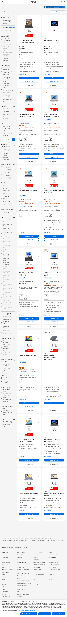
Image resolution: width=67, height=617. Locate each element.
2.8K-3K (3, 190)
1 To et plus (4, 368)
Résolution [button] (4, 183)
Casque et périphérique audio (24, 583)
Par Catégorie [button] (5, 65)
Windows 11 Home (6, 157)
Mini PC (3, 579)
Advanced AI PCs (53, 562)
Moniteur (4, 584)
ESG (50, 552)
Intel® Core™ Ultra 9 (6, 262)
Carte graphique (6, 596)
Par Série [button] (4, 106)
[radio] (29, 30)
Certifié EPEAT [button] (5, 419)
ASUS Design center (54, 564)
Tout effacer (12, 27)
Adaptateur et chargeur (23, 591)
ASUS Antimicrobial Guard (6, 398)
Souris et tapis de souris (23, 580)
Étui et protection (21, 589)
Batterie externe (21, 596)
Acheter (29, 78)
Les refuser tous (44, 614)
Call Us (35, 579)
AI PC (50, 560)
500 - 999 (3, 126)
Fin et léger (4, 71)
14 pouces (4, 169)
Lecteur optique (21, 559)
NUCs (3, 589)
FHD (2, 198)
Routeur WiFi (20, 567)
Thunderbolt (4, 377)
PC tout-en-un (5, 572)
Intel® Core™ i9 (5, 232)
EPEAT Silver (4, 424)
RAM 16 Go (4, 321)
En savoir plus (29, 81)
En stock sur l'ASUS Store (6, 39)
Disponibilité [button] (5, 36)
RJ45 (2, 381)
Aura (50, 579)
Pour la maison (5, 555)
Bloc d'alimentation (22, 555)
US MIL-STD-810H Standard (6, 411)
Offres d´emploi (37, 555)
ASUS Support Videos (39, 572)
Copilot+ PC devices (6, 67)
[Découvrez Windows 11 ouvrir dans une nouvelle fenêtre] (55, 8)
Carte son (19, 557)
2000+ (3, 135)
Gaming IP (19, 599)
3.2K (2, 188)
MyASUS (36, 584)
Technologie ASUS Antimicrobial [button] (7, 388)
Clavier (19, 578)
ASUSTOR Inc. (37, 559)
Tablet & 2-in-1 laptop (7, 77)
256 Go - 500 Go (5, 364)
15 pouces (4, 172)
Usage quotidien (5, 85)
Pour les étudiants (6, 562)
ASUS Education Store (54, 569)
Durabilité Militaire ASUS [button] (7, 407)
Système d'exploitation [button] (5, 145)
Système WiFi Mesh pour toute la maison (23, 570)
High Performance (6, 81)
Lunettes (4, 582)
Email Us (36, 577)
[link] (33, 2)
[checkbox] (7, 40)
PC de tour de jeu (6, 577)
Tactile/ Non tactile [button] (7, 209)
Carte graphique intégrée (5, 341)
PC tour (3, 574)
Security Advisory (38, 581)
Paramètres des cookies (29, 614)
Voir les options (54, 154)
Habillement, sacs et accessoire (22, 586)
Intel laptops (4, 89)
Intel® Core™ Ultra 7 (6, 258)
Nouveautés (36, 557)
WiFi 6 (18, 564)
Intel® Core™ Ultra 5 (6, 253)
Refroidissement (21, 552)
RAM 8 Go (4, 319)
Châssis (3, 599)
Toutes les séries (27, 547)
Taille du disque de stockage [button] (7, 360)
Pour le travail (5, 557)
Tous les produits (6, 58)
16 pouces (4, 174)
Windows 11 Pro (5, 153)
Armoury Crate (53, 577)
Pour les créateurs (6, 560)
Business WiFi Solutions (23, 573)
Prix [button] (2, 123)
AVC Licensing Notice (54, 572)
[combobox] (58, 11)
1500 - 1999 (4, 133)
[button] (2, 2)
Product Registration (39, 574)
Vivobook (3, 114)
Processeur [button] (4, 217)
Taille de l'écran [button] (6, 164)
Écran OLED (4, 74)
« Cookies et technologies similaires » (26, 610)
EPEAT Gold (4, 421)
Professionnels (52, 567)
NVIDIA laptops (5, 99)
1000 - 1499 (4, 128)
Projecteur (4, 587)
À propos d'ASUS (38, 552)
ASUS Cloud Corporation (40, 562)
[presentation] (1, 17)
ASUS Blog (52, 574)
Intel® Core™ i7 (5, 228)
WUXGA (3, 201)
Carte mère (4, 594)
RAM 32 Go (4, 326)
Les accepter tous (58, 614)
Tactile (3, 212)
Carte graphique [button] (6, 338)
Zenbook (3, 111)
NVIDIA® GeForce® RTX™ (6, 347)
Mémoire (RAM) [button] (6, 314)
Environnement (53, 555)
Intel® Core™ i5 (5, 224)
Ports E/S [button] (4, 375)
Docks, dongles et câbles (23, 594)
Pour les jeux (5, 564)
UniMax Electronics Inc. (39, 564)
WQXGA (3, 196)
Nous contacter (37, 569)
